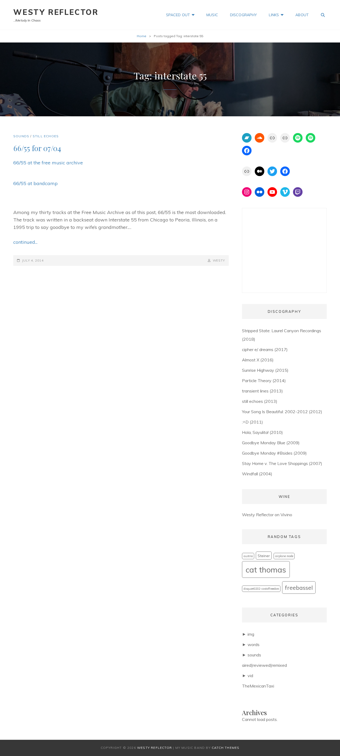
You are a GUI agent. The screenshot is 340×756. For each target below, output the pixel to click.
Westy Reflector (56, 12)
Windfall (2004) (257, 473)
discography (243, 14)
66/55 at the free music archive (48, 163)
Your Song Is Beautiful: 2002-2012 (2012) (282, 411)
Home (141, 36)
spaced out (178, 14)
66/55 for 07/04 (37, 148)
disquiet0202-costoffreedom (261, 589)
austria (248, 556)
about (302, 14)
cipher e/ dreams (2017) (265, 349)
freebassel (299, 587)
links (274, 14)
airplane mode (284, 556)
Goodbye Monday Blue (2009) (271, 442)
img (251, 634)
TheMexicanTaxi (258, 686)
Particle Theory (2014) (264, 380)
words (254, 644)
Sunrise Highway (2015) (265, 370)
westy (219, 260)
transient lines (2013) (262, 391)
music (212, 14)
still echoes (46, 136)
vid (250, 675)
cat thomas (266, 569)
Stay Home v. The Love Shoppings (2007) (282, 463)
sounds (21, 136)
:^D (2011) (252, 422)
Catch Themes (225, 748)
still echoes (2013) (259, 401)
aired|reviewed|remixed (264, 665)
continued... (25, 242)
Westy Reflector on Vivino (267, 514)
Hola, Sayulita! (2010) (262, 432)
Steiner (264, 555)
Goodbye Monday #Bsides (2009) (274, 453)
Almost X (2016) (258, 359)
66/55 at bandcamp (35, 183)
